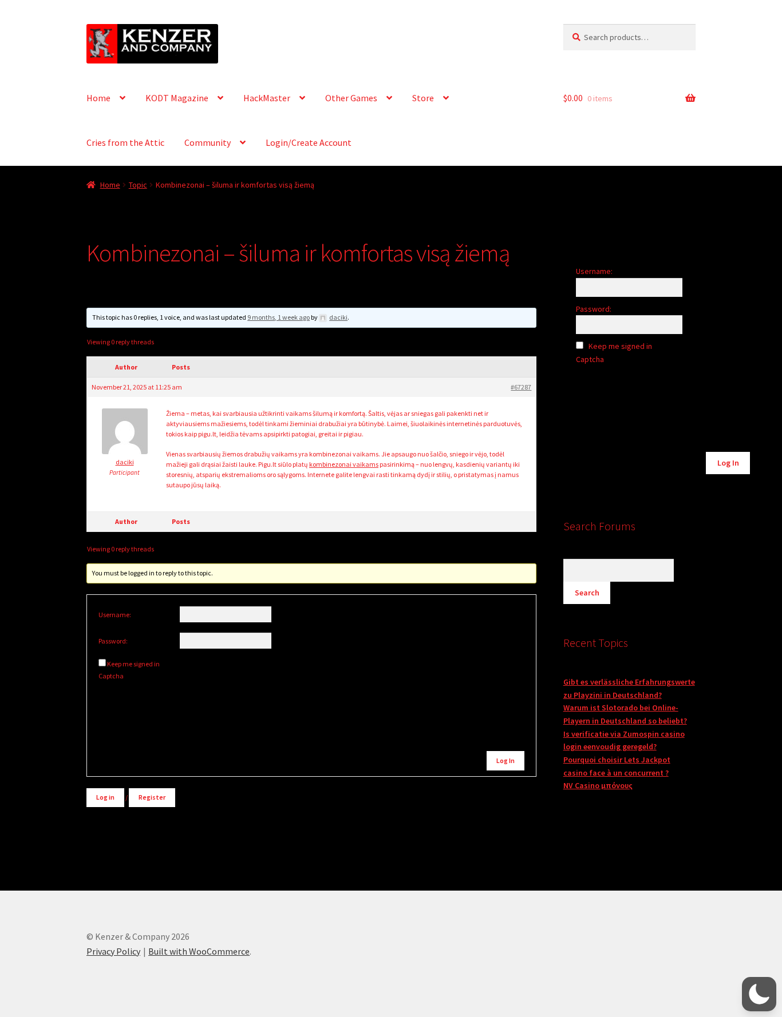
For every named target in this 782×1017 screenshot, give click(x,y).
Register (152, 797)
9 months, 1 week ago (278, 317)
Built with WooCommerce (199, 951)
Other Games (351, 98)
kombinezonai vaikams (343, 464)
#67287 (521, 387)
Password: (113, 641)
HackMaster (266, 98)
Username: (114, 614)
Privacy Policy (113, 951)
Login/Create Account (308, 142)
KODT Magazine (176, 98)
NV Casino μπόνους (598, 785)
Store (423, 98)
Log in (105, 797)
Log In (505, 760)
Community (207, 142)
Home (98, 98)
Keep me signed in (133, 664)
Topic (138, 185)
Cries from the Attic (125, 142)
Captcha (111, 676)
